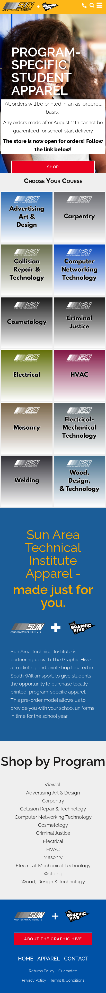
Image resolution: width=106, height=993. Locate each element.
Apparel (48, 959)
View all (53, 784)
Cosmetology (53, 825)
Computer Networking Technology (53, 817)
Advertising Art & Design (53, 792)
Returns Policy (41, 971)
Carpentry (53, 800)
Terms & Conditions (67, 980)
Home (25, 959)
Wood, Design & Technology (53, 881)
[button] (91, 5)
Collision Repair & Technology (53, 808)
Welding (53, 873)
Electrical (53, 841)
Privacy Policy (34, 980)
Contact (76, 959)
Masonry (53, 857)
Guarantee (67, 971)
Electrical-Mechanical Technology (53, 865)
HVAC (53, 849)
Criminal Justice (53, 833)
